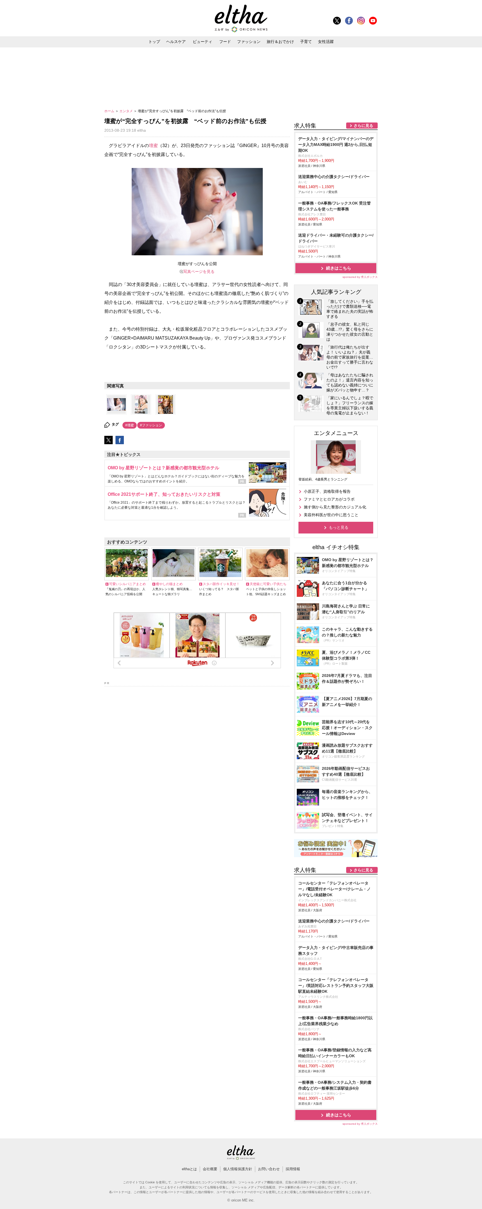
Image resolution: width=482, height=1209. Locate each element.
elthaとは (189, 1169)
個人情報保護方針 (237, 1169)
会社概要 (210, 1169)
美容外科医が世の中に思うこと (331, 515)
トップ (154, 41)
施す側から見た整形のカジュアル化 (335, 507)
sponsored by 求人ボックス (360, 276)
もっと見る (338, 527)
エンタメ (126, 111)
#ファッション (151, 425)
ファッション (249, 41)
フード (225, 41)
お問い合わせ (269, 1169)
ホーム (109, 111)
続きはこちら (338, 268)
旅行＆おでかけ (280, 41)
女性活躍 (326, 41)
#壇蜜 (129, 425)
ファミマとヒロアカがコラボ (329, 499)
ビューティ (202, 41)
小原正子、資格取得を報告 (327, 491)
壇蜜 (153, 145)
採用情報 (293, 1169)
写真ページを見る (199, 271)
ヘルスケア (176, 41)
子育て (306, 41)
